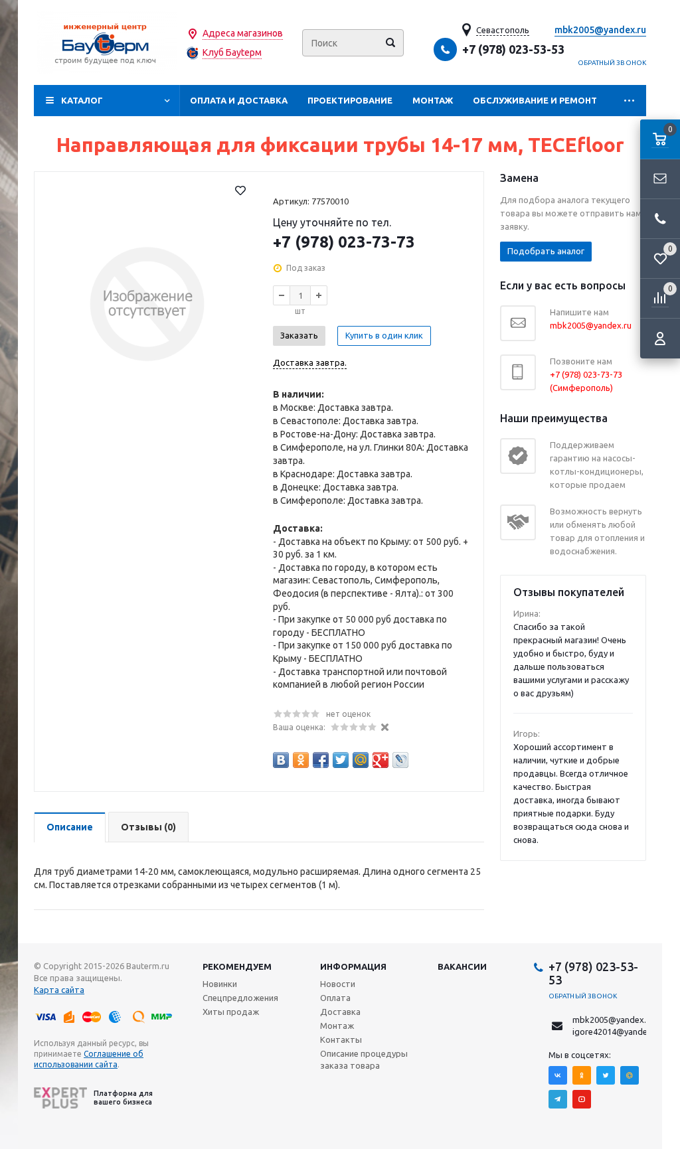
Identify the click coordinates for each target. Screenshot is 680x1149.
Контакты (341, 1039)
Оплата (335, 997)
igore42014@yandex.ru (617, 1031)
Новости (337, 983)
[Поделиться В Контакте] (281, 760)
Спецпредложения (240, 997)
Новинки (220, 983)
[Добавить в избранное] (240, 190)
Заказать (299, 335)
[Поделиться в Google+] (380, 760)
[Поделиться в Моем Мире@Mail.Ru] (361, 760)
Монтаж (432, 100)
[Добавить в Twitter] (341, 760)
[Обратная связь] (660, 179)
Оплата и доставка (239, 100)
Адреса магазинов (243, 33)
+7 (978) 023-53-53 (513, 49)
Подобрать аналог (545, 251)
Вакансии (462, 966)
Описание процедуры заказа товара (364, 1059)
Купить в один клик (384, 335)
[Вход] (660, 338)
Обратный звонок (612, 62)
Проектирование (349, 100)
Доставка (340, 1011)
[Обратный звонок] (660, 219)
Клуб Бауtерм (232, 52)
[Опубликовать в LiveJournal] (400, 760)
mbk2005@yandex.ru (600, 30)
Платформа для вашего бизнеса (123, 1097)
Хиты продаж (231, 1011)
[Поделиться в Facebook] (321, 760)
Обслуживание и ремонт (535, 100)
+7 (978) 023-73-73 (344, 242)
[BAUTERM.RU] (107, 42)
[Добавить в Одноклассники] (301, 760)
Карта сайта (59, 989)
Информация (353, 966)
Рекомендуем (237, 966)
